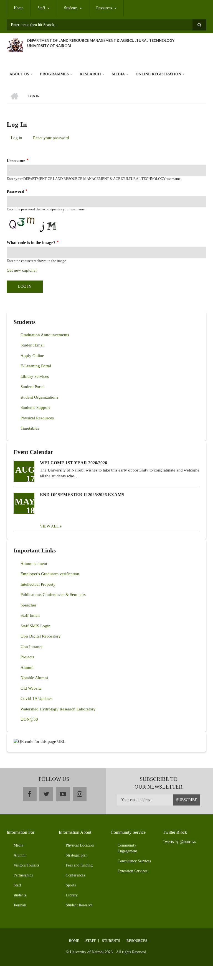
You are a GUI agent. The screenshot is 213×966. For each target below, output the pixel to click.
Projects (27, 657)
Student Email (33, 345)
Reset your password (51, 138)
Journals (20, 905)
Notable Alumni (34, 678)
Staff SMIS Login (35, 626)
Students (70, 8)
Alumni (27, 667)
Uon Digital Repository (41, 636)
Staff (41, 8)
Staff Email (30, 615)
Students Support (35, 407)
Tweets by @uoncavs (179, 842)
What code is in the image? (31, 242)
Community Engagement (127, 848)
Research (90, 74)
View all (49, 526)
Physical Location (80, 845)
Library (72, 895)
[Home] (15, 44)
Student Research (79, 905)
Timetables (30, 428)
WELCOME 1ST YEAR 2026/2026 (73, 462)
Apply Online (32, 355)
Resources (104, 8)
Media (118, 74)
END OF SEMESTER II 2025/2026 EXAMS (82, 494)
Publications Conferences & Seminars (53, 594)
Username (16, 160)
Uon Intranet (31, 646)
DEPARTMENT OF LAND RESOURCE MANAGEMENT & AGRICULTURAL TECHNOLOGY (100, 40)
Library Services (35, 376)
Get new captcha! (22, 270)
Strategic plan (76, 855)
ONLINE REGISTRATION (158, 74)
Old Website (31, 688)
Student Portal (33, 386)
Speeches (29, 605)
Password (15, 191)
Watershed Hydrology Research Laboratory (58, 709)
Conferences (75, 875)
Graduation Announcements (45, 335)
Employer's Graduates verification (50, 574)
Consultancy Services (134, 861)
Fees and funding (79, 865)
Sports (71, 885)
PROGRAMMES (54, 74)
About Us (19, 74)
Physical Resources (37, 418)
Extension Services (132, 871)
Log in (18, 139)
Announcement (34, 563)
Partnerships (23, 875)
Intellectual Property (38, 584)
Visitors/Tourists (26, 865)
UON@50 (29, 719)
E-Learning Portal (36, 366)
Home (18, 8)
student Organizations (39, 397)
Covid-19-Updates (36, 698)
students (20, 895)
